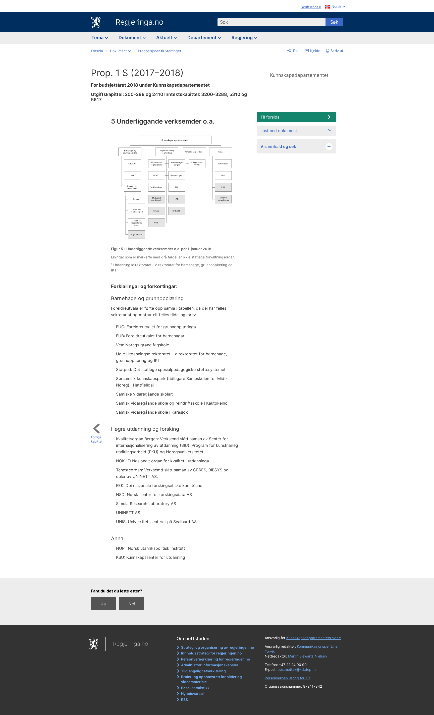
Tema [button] (97, 37)
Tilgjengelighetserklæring (203, 671)
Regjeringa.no (140, 21)
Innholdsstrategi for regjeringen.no (211, 653)
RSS (184, 699)
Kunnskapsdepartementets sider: (313, 638)
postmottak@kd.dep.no (297, 669)
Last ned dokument (278, 130)
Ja (103, 603)
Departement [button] (202, 37)
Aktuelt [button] (164, 37)
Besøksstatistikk (195, 688)
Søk (334, 22)
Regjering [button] (243, 37)
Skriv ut (337, 50)
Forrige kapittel (96, 439)
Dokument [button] (130, 37)
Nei (132, 603)
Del (295, 50)
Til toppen (173, 570)
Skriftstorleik (311, 7)
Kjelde (314, 50)
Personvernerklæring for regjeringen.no (215, 659)
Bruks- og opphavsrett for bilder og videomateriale (211, 679)
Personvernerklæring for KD (287, 678)
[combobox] (271, 22)
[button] (120, 50)
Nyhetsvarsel (192, 693)
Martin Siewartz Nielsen (307, 656)
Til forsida (270, 117)
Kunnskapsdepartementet (299, 75)
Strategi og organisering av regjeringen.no (217, 647)
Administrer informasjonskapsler (209, 665)
